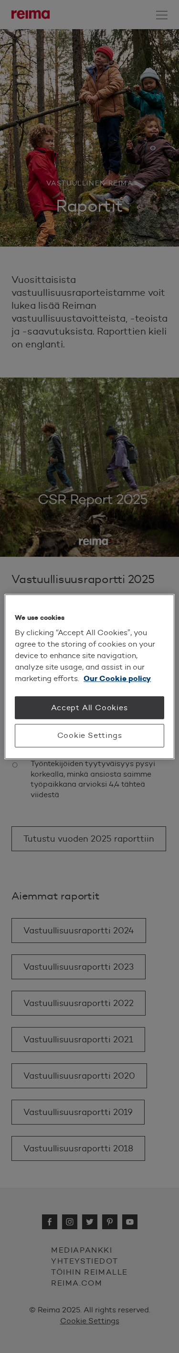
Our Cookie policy (117, 678)
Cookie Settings (89, 735)
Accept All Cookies (89, 707)
